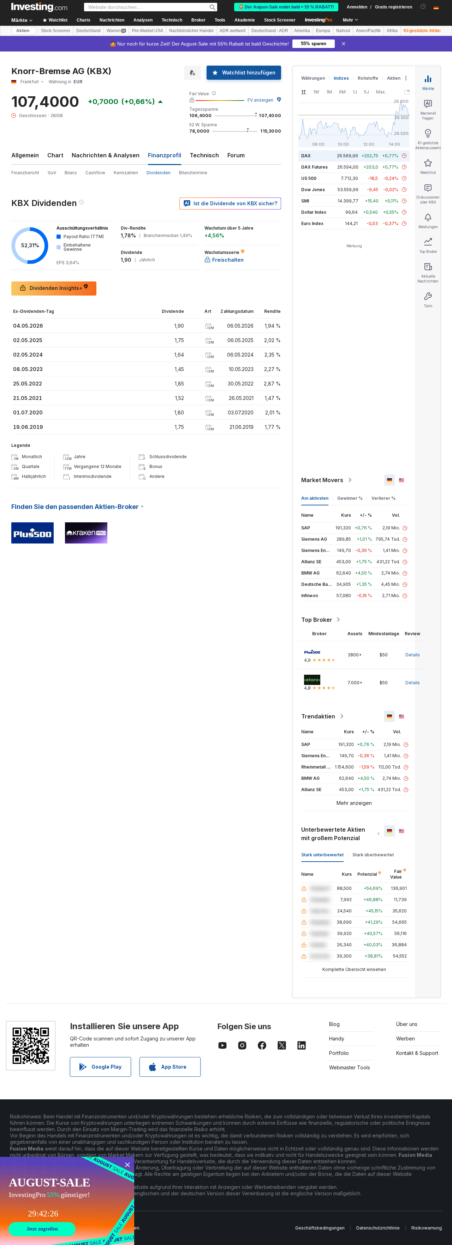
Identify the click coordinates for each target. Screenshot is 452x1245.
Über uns (406, 1024)
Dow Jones (313, 189)
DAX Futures (314, 167)
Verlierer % (383, 498)
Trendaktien (318, 716)
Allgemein (25, 155)
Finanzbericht (25, 172)
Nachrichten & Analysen (105, 155)
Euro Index (312, 223)
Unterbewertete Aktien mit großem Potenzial (333, 834)
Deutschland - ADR (269, 30)
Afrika (392, 30)
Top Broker (316, 619)
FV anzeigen (260, 100)
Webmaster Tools (349, 1067)
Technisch (204, 155)
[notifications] (423, 6)
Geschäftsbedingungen (320, 1228)
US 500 (308, 178)
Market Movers (322, 480)
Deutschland (88, 30)
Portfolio (339, 1053)
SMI (305, 201)
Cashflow (95, 172)
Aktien (22, 30)
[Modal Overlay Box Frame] (67, 1201)
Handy (336, 1038)
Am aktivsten (314, 498)
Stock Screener (280, 20)
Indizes (341, 78)
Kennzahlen (126, 172)
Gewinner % (350, 498)
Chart (55, 155)
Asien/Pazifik (368, 30)
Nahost (343, 30)
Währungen (313, 78)
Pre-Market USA (147, 30)
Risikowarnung (426, 1228)
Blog (334, 1024)
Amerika (302, 30)
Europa (323, 30)
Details (412, 654)
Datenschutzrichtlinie (378, 1228)
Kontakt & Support (417, 1053)
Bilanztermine (193, 172)
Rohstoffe (368, 78)
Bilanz (71, 172)
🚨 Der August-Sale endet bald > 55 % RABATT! (286, 7)
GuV (52, 172)
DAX (306, 155)
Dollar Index (313, 212)
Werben (405, 1038)
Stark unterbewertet (322, 854)
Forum (236, 155)
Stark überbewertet (373, 854)
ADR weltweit (232, 30)
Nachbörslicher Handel (191, 30)
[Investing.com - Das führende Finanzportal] (39, 7)
